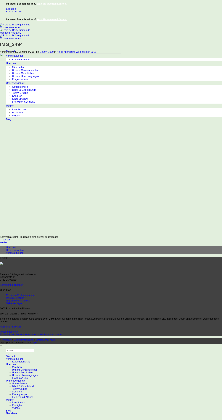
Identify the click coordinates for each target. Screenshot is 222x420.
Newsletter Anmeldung (18, 300)
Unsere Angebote (15, 250)
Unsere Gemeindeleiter (24, 370)
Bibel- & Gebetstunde (23, 386)
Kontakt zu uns (14, 11)
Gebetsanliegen (14, 303)
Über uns (11, 247)
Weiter (5, 242)
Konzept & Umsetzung (45, 340)
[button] (12, 413)
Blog (8, 410)
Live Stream (18, 402)
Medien (10, 400)
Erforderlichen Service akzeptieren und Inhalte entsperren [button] (31, 334)
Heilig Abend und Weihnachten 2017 (76, 52)
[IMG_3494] (60, 234)
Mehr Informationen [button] (10, 326)
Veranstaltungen (15, 253)
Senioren (17, 391)
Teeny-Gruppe (19, 389)
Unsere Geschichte (22, 372)
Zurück (5, 239)
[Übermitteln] (7, 354)
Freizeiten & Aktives (22, 397)
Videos (16, 408)
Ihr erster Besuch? (16, 298)
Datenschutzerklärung (23, 340)
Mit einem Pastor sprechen (20, 295)
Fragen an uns (20, 378)
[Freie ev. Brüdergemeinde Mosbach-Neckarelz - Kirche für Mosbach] (15, 33)
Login (34, 342)
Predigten (17, 405)
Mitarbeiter (17, 367)
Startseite (11, 356)
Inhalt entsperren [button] (9, 332)
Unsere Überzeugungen (25, 375)
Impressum (7, 340)
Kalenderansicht (21, 361)
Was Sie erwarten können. (52, 3)
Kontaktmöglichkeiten (11, 285)
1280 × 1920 (47, 52)
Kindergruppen (20, 394)
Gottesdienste (19, 383)
